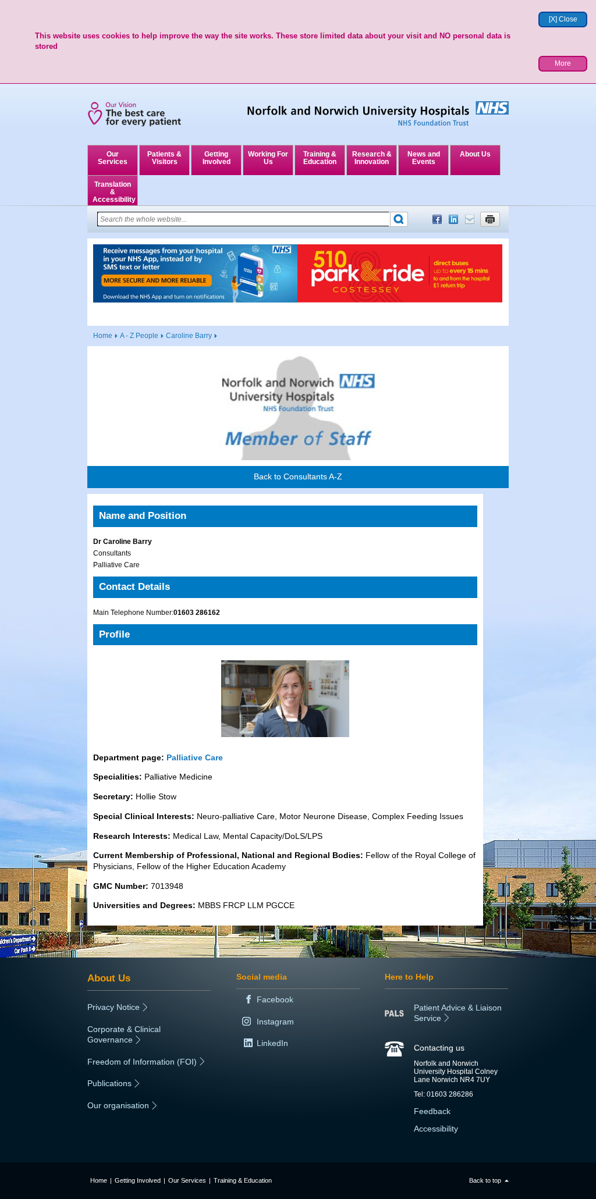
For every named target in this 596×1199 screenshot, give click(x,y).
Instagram (275, 1021)
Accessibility (436, 1128)
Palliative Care (194, 757)
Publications (109, 1083)
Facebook (437, 219)
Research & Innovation (372, 158)
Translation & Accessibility (114, 192)
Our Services (112, 158)
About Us (475, 154)
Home (102, 336)
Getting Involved (216, 158)
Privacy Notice (113, 1007)
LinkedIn (453, 219)
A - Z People (139, 336)
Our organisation (118, 1105)
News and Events (423, 158)
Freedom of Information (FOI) (142, 1061)
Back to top (485, 1180)
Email (469, 219)
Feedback (432, 1111)
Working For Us (268, 158)
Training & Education (319, 158)
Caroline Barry (189, 336)
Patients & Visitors (164, 158)
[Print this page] (490, 219)
